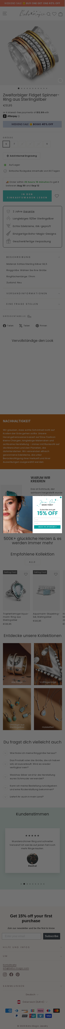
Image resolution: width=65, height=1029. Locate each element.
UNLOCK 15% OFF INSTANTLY (47, 527)
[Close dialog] (60, 497)
